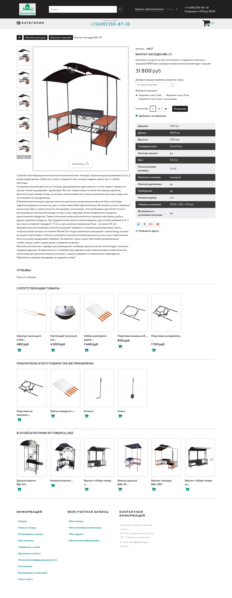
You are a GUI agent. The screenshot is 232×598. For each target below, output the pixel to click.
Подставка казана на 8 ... (133, 335)
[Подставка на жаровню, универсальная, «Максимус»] (32, 388)
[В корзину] (19, 350)
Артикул (140, 48)
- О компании (24, 566)
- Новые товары (26, 527)
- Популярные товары (30, 534)
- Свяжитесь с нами (28, 546)
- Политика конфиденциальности (37, 559)
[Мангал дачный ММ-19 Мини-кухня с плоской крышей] (133, 457)
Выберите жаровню (147, 90)
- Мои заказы (75, 521)
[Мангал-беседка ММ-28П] (166, 457)
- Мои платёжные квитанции (85, 527)
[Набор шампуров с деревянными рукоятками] (65, 388)
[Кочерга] (99, 388)
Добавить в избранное (152, 115)
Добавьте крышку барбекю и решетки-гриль (160, 79)
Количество (142, 108)
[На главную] (19, 37)
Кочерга (89, 411)
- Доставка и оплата (29, 553)
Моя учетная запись (88, 512)
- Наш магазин (25, 540)
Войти (170, 9)
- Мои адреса (76, 534)
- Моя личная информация (83, 540)
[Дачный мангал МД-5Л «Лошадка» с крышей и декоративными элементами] (32, 457)
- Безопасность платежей (32, 572)
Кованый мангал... (61, 480)
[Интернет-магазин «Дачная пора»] (27, 9)
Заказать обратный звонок (149, 9)
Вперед (24, 157)
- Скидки (22, 521)
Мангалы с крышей (60, 37)
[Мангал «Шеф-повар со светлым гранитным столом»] (200, 457)
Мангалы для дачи (35, 37)
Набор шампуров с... (62, 411)
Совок (121, 411)
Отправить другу (149, 230)
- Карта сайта (25, 579)
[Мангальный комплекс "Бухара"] (24, 56)
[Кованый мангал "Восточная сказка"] (65, 457)
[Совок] (133, 388)
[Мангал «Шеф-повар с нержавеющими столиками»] (99, 457)
